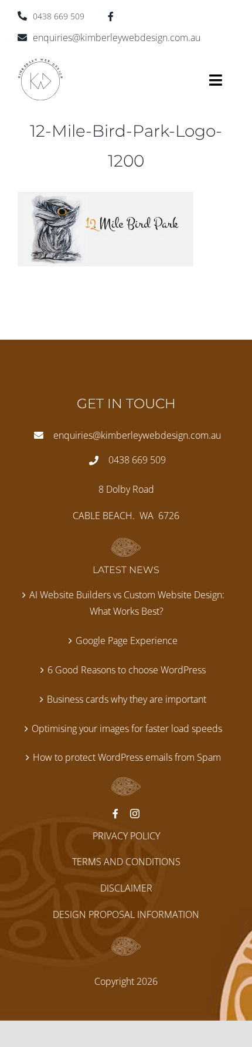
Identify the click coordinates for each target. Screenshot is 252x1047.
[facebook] (111, 16)
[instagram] (134, 813)
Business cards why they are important (126, 699)
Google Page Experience (127, 640)
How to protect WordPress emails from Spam (127, 757)
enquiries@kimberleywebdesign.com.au (116, 37)
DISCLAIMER (126, 888)
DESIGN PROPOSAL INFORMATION (126, 914)
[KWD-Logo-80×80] (40, 62)
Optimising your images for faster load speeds (127, 728)
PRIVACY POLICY (126, 835)
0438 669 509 (58, 16)
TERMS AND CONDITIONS (126, 861)
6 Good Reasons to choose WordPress (126, 669)
